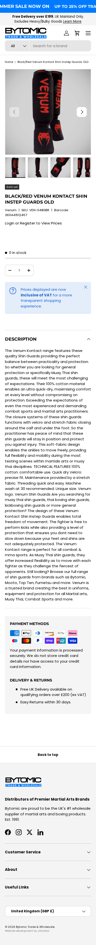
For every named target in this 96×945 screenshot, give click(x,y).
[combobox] (48, 45)
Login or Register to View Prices (33, 223)
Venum (10, 210)
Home (9, 62)
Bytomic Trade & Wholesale (35, 927)
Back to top (48, 754)
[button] (77, 33)
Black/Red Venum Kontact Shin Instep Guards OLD (52, 62)
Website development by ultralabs (27, 931)
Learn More (72, 21)
